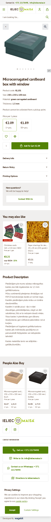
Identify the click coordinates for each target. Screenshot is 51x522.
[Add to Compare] (14, 136)
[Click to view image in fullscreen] (45, 27)
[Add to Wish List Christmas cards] (21, 225)
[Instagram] (14, 429)
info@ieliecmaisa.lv (37, 3)
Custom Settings (31, 510)
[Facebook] (6, 429)
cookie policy (21, 501)
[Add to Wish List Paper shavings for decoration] (45, 225)
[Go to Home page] (21, 9)
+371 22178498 (21, 3)
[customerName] (39, 9)
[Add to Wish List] (6, 136)
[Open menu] (4, 9)
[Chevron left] (6, 27)
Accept (12, 510)
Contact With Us (25, 199)
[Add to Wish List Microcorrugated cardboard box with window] (21, 371)
